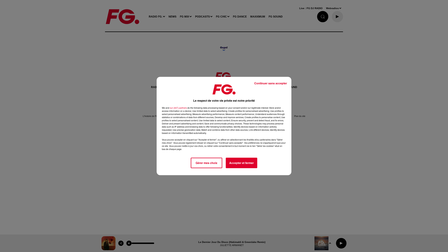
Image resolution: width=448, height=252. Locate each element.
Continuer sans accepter (270, 83)
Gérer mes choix (206, 163)
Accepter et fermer (241, 163)
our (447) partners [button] (178, 107)
